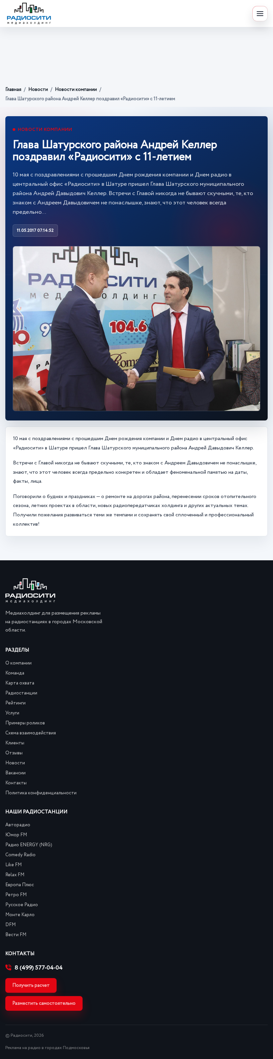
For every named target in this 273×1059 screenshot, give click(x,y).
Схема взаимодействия (30, 733)
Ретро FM (16, 895)
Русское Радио (21, 905)
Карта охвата (19, 683)
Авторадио (17, 825)
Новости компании (76, 89)
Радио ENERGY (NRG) (28, 845)
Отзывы (14, 753)
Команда (14, 673)
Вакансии (15, 773)
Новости (38, 89)
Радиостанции (21, 693)
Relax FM (14, 875)
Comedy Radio (20, 855)
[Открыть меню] (260, 13)
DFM (10, 925)
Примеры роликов (25, 723)
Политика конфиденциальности (41, 793)
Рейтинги (15, 703)
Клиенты (14, 743)
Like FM (13, 865)
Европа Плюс (19, 885)
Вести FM (15, 934)
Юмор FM (16, 835)
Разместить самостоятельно (44, 1003)
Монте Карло (20, 915)
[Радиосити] (29, 13)
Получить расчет (31, 985)
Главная (13, 89)
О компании (18, 663)
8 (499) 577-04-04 (39, 967)
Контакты (16, 783)
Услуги (12, 713)
